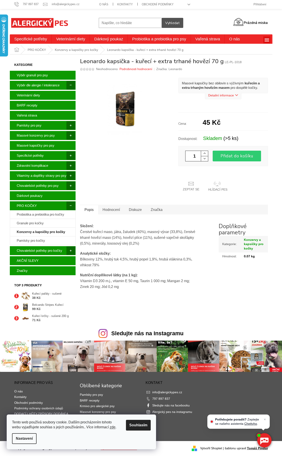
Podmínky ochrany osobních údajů (38, 408)
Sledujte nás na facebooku (171, 405)
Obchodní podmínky (158, 4)
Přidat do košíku (236, 156)
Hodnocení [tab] (111, 210)
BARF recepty (27, 105)
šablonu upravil (246, 448)
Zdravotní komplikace (32, 165)
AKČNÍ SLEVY (28, 260)
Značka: (169, 69)
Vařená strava (27, 115)
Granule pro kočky (30, 223)
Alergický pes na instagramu (172, 412)
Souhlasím (138, 425)
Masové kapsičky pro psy (35, 145)
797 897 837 (161, 398)
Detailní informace (221, 95)
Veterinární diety (28, 95)
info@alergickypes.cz (167, 392)
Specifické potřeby (30, 155)
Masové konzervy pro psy (36, 135)
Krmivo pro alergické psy (97, 406)
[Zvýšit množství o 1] (204, 153)
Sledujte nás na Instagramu (147, 333)
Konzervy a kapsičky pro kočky (41, 232)
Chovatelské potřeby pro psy (38, 185)
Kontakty (125, 4)
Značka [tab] (157, 210)
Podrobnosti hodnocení (135, 69)
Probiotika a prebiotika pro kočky (40, 214)
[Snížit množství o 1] (204, 158)
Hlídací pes (217, 189)
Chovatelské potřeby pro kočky (39, 250)
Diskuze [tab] (135, 210)
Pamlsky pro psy (29, 125)
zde (112, 427)
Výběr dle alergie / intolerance (38, 85)
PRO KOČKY (27, 206)
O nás (103, 4)
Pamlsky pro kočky (31, 240)
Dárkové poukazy (30, 196)
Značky (22, 271)
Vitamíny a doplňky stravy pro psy (41, 175)
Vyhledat (172, 23)
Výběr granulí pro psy (32, 75)
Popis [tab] (89, 210)
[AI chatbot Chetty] (264, 440)
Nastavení (24, 438)
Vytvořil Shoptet (211, 448)
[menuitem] (30, 39)
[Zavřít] (265, 419)
